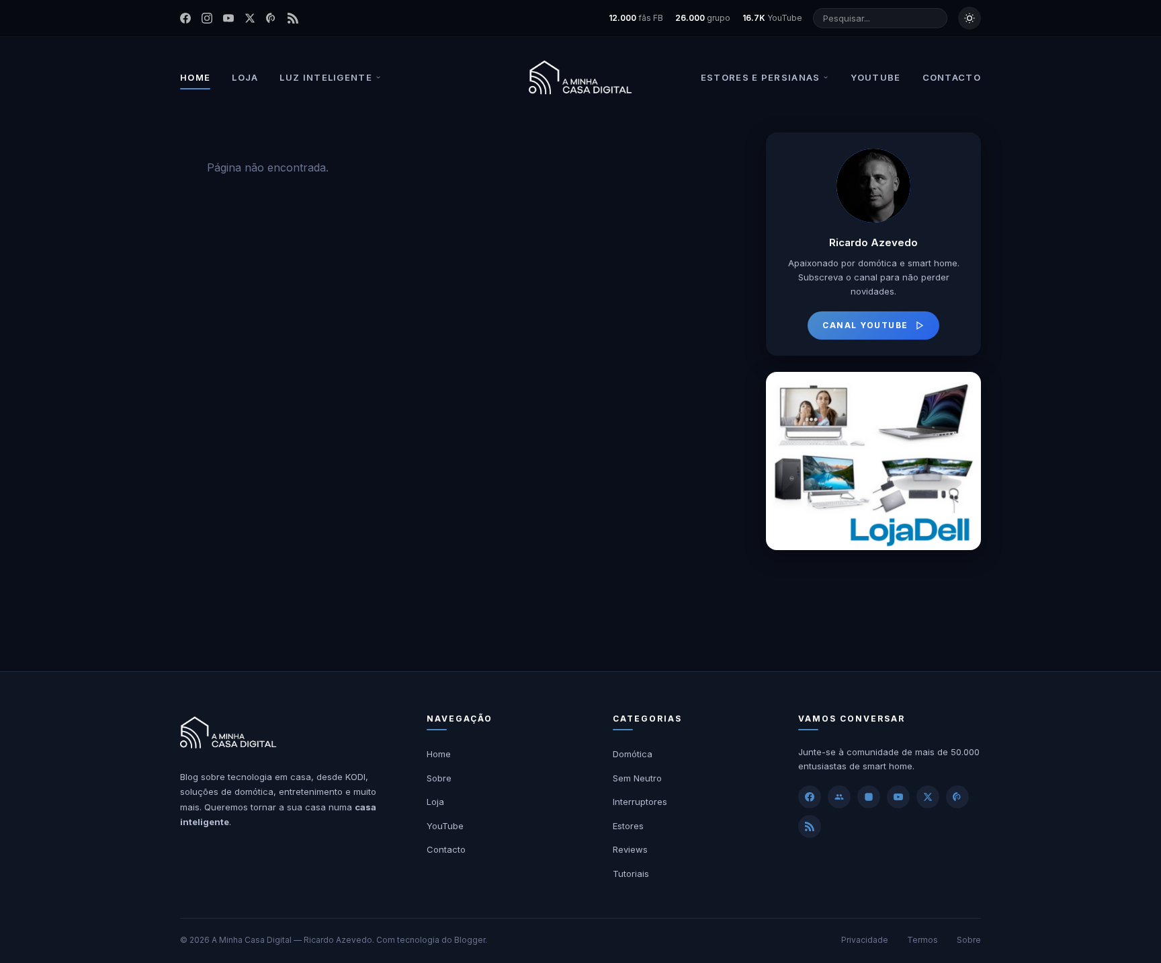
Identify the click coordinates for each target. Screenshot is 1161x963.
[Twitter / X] (250, 18)
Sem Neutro (637, 778)
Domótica (632, 753)
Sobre (439, 778)
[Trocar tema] (969, 18)
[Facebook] (185, 18)
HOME (195, 77)
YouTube (445, 825)
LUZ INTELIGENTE (326, 77)
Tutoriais (631, 873)
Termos (922, 940)
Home (439, 753)
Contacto (446, 849)
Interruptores (640, 801)
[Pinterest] (271, 18)
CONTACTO (951, 77)
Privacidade (864, 940)
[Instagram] (207, 18)
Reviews (630, 849)
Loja (435, 801)
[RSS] (293, 18)
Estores (628, 825)
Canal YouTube (865, 325)
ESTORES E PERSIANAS (760, 77)
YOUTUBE (875, 77)
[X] (927, 796)
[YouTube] (228, 18)
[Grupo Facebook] (839, 796)
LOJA (245, 77)
